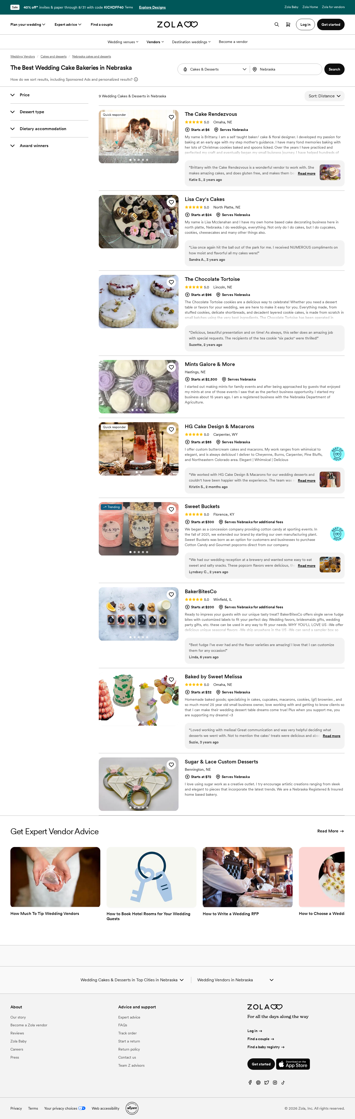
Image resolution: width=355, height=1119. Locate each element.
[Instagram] (275, 1083)
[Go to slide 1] (130, 159)
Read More (327, 831)
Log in (252, 1031)
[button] (244, 69)
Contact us (127, 1057)
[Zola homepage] (177, 24)
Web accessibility (105, 1108)
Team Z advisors (131, 1065)
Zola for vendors (333, 7)
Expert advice (66, 24)
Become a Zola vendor (28, 1025)
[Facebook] (250, 1083)
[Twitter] (266, 1083)
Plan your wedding (25, 24)
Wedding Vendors (22, 56)
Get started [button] (330, 24)
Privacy (16, 1108)
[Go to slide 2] (135, 159)
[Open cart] (288, 24)
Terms (129, 7)
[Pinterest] (258, 1083)
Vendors (153, 42)
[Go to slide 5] (147, 159)
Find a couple (102, 24)
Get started (261, 1064)
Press (14, 1057)
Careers (16, 1049)
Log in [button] (305, 24)
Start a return (129, 1041)
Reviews (17, 1033)
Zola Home (310, 7)
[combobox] (286, 69)
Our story (18, 1017)
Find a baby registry (263, 1047)
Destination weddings (189, 42)
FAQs (122, 1025)
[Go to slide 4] (143, 159)
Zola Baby (291, 7)
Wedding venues (121, 42)
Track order (127, 1033)
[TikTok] (283, 1083)
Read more (306, 173)
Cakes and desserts (54, 56)
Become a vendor (233, 42)
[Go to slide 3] (139, 159)
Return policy (129, 1049)
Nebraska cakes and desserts (91, 56)
